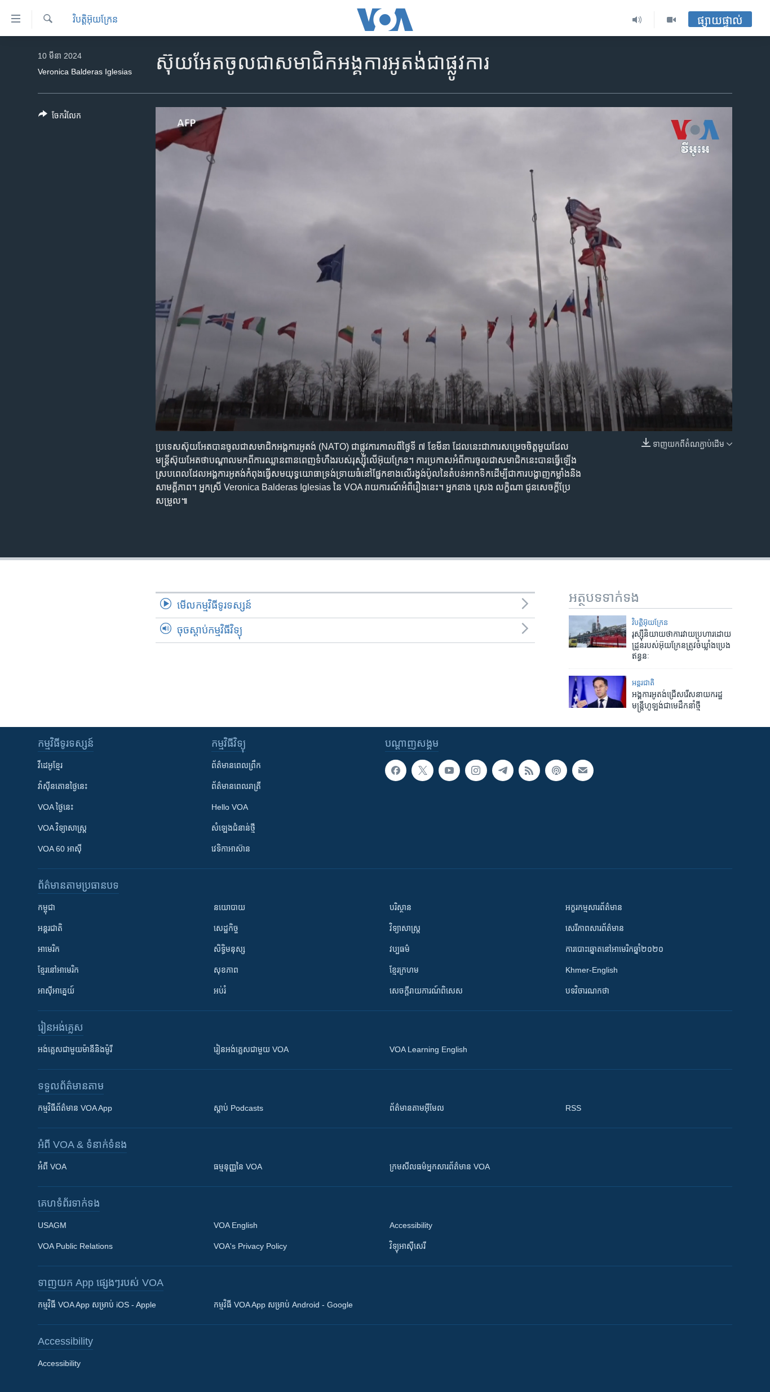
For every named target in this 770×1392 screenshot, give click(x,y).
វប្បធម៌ (400, 949)
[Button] (59, 117)
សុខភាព (226, 969)
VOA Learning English (428, 1049)
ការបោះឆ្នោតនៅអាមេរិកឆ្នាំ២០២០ (614, 949)
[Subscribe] (583, 770)
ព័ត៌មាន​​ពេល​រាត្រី (236, 786)
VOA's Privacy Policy (250, 1246)
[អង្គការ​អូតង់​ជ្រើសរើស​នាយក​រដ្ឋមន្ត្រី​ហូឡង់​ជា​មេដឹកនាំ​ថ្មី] (597, 692)
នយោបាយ (229, 907)
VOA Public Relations (75, 1246)
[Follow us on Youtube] (449, 770)
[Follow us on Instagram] (475, 770)
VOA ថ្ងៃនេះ (55, 807)
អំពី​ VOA (52, 1166)
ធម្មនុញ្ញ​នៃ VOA (238, 1166)
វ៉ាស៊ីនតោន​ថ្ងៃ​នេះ (62, 786)
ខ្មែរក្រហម (404, 969)
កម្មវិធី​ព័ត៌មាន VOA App (75, 1107)
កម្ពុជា (46, 907)
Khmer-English (591, 969)
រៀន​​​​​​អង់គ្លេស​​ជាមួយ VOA (251, 1049)
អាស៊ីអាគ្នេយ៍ (56, 990)
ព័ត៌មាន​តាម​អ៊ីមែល (417, 1107)
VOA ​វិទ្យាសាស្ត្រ (62, 827)
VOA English (236, 1225)
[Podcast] (556, 770)
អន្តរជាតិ (643, 683)
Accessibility (411, 1225)
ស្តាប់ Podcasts (238, 1107)
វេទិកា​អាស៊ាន (230, 848)
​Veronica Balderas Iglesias (85, 71)
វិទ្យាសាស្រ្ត (405, 928)
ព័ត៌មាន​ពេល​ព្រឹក (236, 765)
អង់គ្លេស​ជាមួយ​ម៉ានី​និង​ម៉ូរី (75, 1049)
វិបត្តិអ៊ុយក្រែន (95, 19)
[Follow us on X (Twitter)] (422, 770)
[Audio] (637, 19)
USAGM (52, 1225)
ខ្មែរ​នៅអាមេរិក (58, 969)
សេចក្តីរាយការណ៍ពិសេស (426, 990)
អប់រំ (220, 990)
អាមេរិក (49, 949)
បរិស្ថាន (400, 907)
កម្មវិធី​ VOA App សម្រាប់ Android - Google (283, 1304)
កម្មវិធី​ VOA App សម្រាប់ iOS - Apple (97, 1304)
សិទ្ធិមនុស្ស (229, 949)
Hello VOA (229, 807)
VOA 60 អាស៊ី (60, 848)
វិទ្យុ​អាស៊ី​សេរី (408, 1246)
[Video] (671, 19)
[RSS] (529, 770)
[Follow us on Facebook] (395, 770)
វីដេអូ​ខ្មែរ (50, 765)
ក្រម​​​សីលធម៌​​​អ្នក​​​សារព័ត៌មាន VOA (440, 1166)
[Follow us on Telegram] (503, 770)
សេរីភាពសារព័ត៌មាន (594, 928)
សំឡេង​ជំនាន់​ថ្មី (233, 827)
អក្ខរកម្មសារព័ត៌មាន (593, 907)
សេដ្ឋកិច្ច (226, 928)
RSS (573, 1107)
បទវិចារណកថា (587, 990)
